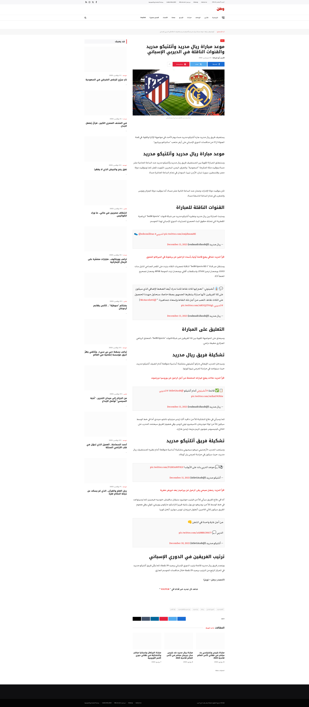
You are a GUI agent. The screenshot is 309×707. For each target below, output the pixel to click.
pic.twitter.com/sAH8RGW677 (195, 533)
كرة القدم (173, 609)
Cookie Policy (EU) (171, 2)
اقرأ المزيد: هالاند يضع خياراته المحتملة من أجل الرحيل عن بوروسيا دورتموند (188, 378)
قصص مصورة (154, 17)
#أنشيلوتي (202, 391)
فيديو (181, 17)
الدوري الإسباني (210, 609)
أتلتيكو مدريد (220, 609)
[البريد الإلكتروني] (233, 155)
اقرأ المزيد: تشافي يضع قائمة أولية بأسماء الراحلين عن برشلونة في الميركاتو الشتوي (185, 257)
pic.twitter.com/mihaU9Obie (207, 396)
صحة (173, 17)
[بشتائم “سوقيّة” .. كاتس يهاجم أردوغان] (105, 285)
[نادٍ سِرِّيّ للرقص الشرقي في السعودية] (105, 59)
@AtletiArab (176, 391)
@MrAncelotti (148, 300)
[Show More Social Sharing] (169, 64)
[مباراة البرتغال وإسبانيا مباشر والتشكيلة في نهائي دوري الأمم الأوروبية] (147, 641)
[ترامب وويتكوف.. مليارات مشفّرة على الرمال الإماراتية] (105, 238)
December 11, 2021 (177, 244)
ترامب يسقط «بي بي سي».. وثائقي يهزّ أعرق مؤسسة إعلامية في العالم (106, 353)
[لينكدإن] (233, 143)
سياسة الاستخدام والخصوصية (156, 2)
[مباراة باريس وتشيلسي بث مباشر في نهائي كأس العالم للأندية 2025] (210, 641)
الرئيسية (215, 17)
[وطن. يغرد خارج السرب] (221, 9)
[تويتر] (233, 137)
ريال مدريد (195, 609)
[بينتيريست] (233, 149)
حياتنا (189, 17)
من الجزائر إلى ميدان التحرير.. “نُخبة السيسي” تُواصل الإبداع (108, 400)
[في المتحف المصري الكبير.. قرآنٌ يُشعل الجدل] (105, 102)
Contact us (204, 2)
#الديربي (159, 234)
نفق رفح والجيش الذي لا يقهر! (110, 169)
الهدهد (198, 17)
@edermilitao (146, 234)
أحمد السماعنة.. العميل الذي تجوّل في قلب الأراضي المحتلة (107, 446)
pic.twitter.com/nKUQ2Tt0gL (197, 305)
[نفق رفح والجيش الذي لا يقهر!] (105, 149)
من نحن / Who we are (184, 2)
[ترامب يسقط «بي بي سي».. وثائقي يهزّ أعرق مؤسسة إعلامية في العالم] (105, 331)
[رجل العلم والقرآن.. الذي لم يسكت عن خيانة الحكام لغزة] (105, 470)
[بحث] (85, 17)
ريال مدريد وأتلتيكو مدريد (184, 609)
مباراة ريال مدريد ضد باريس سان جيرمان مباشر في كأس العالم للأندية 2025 (180, 655)
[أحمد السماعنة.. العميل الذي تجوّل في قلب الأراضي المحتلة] (105, 424)
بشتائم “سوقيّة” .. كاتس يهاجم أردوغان (110, 307)
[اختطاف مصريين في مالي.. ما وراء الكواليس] (105, 192)
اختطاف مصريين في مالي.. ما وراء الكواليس (109, 214)
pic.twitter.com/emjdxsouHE (180, 234)
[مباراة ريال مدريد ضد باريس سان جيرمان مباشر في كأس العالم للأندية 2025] (178, 641)
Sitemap (195, 2)
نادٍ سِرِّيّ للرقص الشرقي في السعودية (106, 79)
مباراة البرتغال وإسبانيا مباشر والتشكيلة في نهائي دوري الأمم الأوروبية (147, 655)
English (143, 17)
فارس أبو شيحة (219, 57)
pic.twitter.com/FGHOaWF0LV (167, 467)
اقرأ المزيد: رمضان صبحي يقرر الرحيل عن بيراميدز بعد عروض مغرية (192, 490)
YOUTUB (165, 589)
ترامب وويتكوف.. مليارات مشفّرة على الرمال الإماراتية (107, 261)
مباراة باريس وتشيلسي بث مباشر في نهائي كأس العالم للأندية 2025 (211, 655)
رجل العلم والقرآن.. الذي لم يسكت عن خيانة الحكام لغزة (107, 492)
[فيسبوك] (233, 131)
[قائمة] (223, 17)
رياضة (206, 32)
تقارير (206, 17)
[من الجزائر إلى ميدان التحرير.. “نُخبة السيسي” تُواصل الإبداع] (105, 377)
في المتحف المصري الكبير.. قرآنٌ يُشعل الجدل (106, 125)
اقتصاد (165, 17)
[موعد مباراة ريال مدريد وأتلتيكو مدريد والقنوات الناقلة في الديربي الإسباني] (179, 92)
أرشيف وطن (211, 32)
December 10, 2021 (179, 543)
